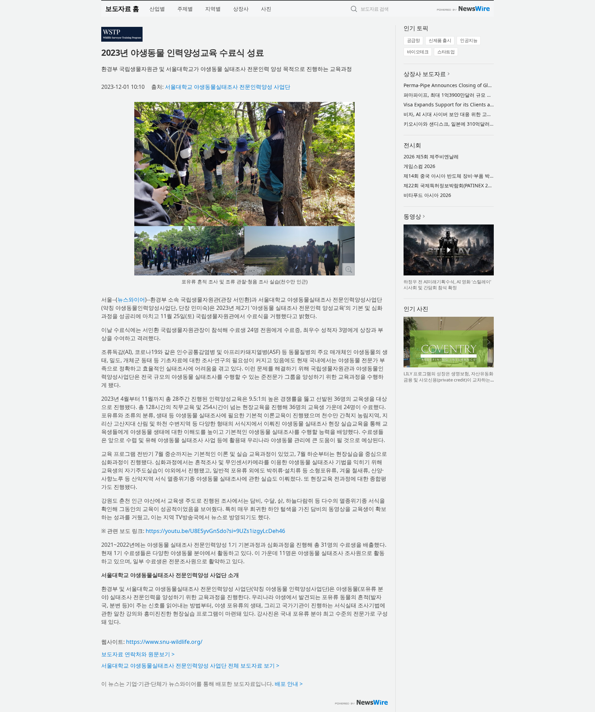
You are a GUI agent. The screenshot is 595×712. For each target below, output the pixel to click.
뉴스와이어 (131, 299)
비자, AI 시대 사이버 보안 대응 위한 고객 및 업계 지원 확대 (467, 114)
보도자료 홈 (122, 8)
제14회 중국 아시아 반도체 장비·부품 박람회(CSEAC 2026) (466, 175)
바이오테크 (418, 52)
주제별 (185, 8)
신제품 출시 (440, 40)
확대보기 (348, 269)
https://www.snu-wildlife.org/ (164, 642)
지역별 (213, 8)
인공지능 (468, 40)
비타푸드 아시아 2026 (427, 195)
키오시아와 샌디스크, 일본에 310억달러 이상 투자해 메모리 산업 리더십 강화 (487, 124)
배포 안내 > (289, 684)
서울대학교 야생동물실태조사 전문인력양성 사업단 (227, 87)
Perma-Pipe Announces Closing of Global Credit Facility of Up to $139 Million (492, 85)
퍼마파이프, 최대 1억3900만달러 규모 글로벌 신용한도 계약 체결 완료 (479, 95)
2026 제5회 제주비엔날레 (431, 156)
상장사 (241, 8)
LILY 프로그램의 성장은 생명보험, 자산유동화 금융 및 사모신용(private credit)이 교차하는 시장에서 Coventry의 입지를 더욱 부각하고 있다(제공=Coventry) (448, 382)
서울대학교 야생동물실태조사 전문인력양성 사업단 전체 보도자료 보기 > (190, 665)
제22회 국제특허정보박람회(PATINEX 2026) (451, 185)
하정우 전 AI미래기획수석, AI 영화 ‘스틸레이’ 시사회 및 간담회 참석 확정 (447, 285)
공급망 (413, 40)
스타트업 (446, 52)
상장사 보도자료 (425, 74)
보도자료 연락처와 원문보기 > (138, 654)
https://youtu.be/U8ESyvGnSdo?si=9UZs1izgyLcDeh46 (215, 531)
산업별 (157, 8)
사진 (266, 8)
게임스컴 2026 (419, 166)
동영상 (412, 216)
